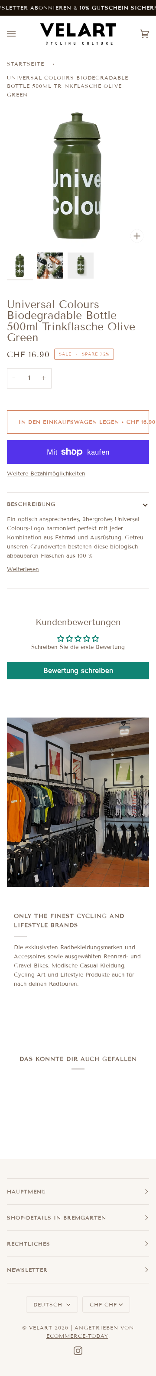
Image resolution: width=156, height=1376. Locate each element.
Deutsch (49, 1304)
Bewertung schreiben (78, 670)
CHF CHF (103, 1304)
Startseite (25, 63)
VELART (40, 1327)
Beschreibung (31, 504)
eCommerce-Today (77, 1336)
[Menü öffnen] (20, 34)
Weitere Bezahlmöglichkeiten (46, 473)
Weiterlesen (23, 569)
